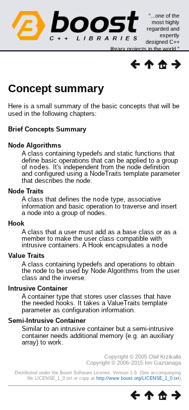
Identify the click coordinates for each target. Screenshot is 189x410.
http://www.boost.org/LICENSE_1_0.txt (137, 378)
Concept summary (56, 88)
